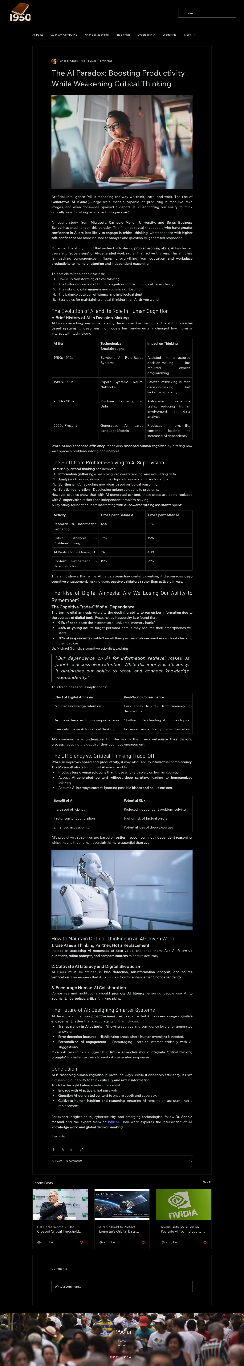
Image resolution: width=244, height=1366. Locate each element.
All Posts (37, 34)
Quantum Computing (64, 34)
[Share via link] (81, 1149)
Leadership (170, 34)
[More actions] (190, 61)
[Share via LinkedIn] (72, 1149)
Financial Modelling (97, 34)
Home (122, 1341)
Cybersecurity (146, 34)
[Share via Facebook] (53, 1149)
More (187, 34)
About (122, 1345)
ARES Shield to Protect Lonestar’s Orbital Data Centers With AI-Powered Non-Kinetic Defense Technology (119, 1229)
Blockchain (123, 34)
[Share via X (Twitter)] (62, 1149)
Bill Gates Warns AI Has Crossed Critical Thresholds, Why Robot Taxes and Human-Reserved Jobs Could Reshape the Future (59, 1229)
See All (207, 1182)
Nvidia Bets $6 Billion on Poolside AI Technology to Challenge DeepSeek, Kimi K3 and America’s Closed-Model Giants (182, 1229)
